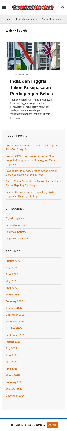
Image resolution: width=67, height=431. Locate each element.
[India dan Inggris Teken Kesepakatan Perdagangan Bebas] (33, 56)
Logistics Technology (18, 238)
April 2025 (11, 368)
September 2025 (15, 334)
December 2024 (15, 395)
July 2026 (11, 267)
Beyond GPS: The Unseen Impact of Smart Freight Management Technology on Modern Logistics (32, 160)
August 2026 (13, 260)
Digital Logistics (51, 19)
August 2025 (13, 341)
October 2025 (14, 328)
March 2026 (13, 294)
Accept (52, 425)
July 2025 (11, 348)
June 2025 (12, 355)
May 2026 (11, 281)
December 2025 (15, 314)
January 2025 (14, 388)
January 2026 (14, 307)
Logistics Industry (26, 19)
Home (8, 19)
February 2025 (14, 382)
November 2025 (15, 321)
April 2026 (11, 287)
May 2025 (11, 361)
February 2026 (14, 301)
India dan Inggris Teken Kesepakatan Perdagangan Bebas (31, 87)
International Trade (23, 74)
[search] (63, 7)
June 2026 (12, 274)
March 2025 (13, 375)
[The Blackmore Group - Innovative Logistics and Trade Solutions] (33, 7)
